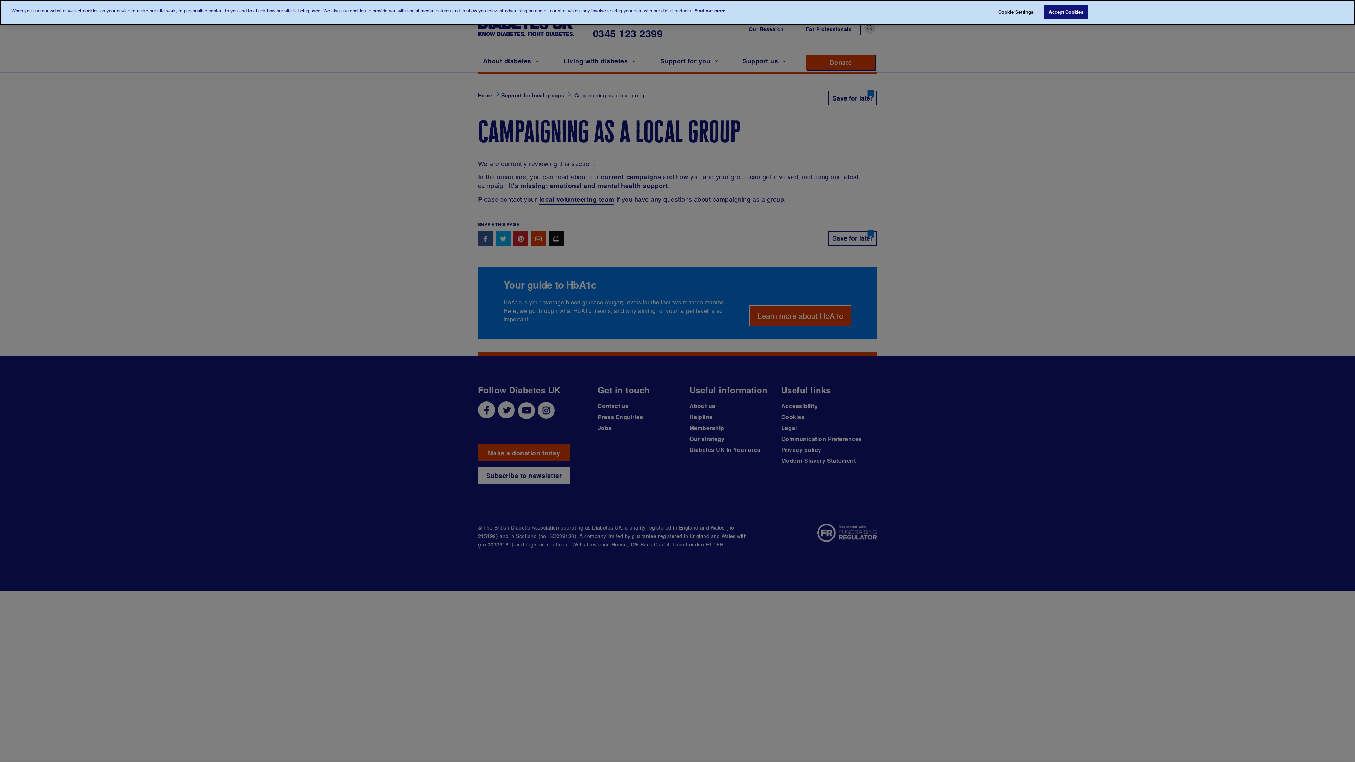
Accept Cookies (1066, 11)
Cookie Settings (1016, 11)
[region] (677, 12)
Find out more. (710, 10)
